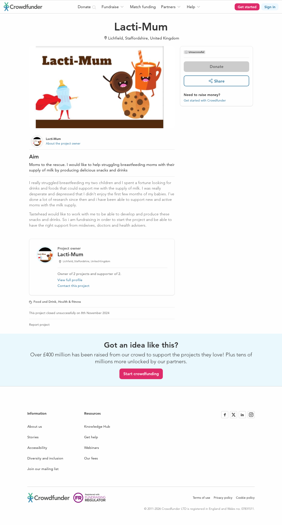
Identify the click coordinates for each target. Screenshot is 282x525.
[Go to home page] (23, 6)
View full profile (70, 280)
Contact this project (73, 286)
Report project (39, 325)
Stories (33, 437)
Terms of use (201, 498)
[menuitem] (113, 6)
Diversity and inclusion (45, 458)
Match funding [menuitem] (143, 6)
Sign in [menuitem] (269, 7)
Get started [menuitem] (247, 7)
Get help (91, 437)
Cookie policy (245, 498)
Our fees (91, 458)
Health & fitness (69, 302)
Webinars (91, 448)
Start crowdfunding (141, 373)
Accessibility (37, 448)
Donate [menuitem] (85, 6)
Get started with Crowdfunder (205, 100)
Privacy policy (223, 498)
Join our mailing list (43, 469)
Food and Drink (44, 302)
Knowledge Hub (97, 426)
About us (34, 426)
